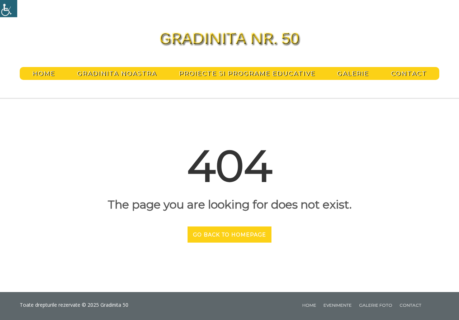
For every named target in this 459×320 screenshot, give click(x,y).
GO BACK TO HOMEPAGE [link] (229, 234)
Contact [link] (409, 73)
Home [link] (43, 73)
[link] (8, 8)
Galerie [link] (353, 73)
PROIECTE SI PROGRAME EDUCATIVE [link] (247, 73)
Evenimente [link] (337, 305)
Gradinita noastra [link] (117, 73)
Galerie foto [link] (375, 305)
